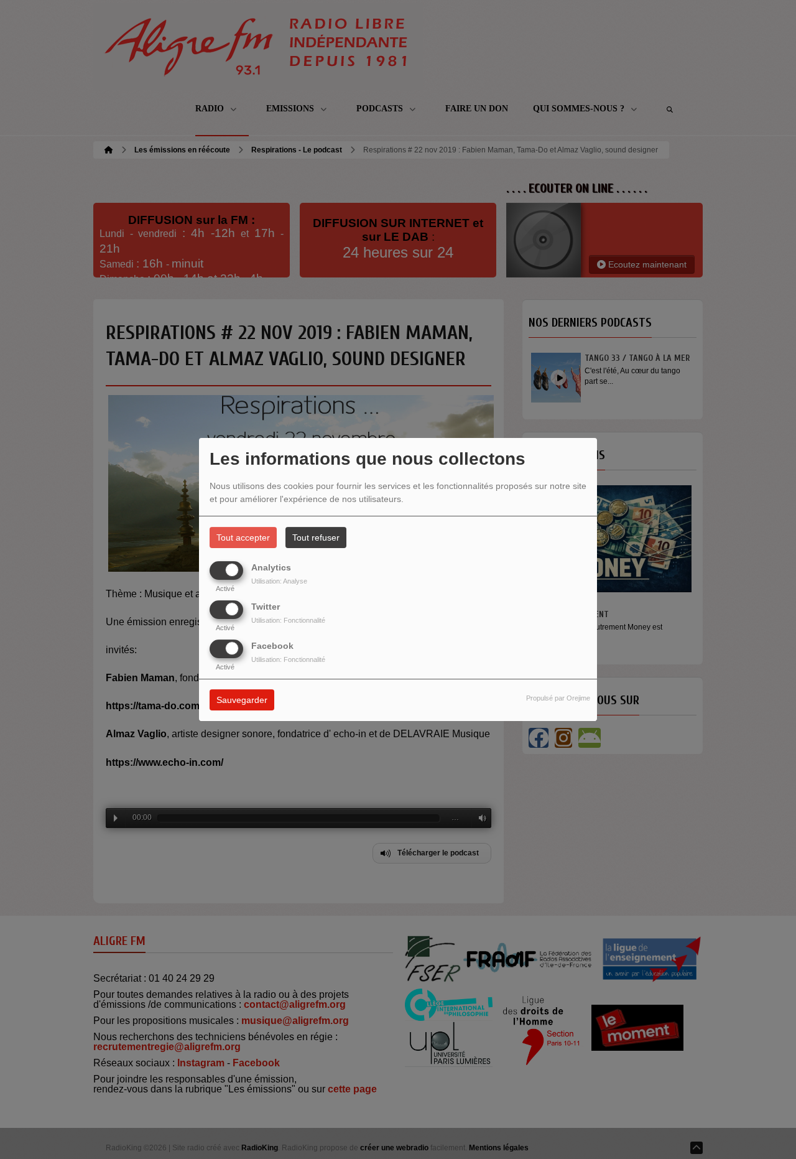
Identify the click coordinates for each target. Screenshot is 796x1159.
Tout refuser (316, 537)
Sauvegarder (241, 700)
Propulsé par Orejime (558, 698)
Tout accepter (243, 537)
